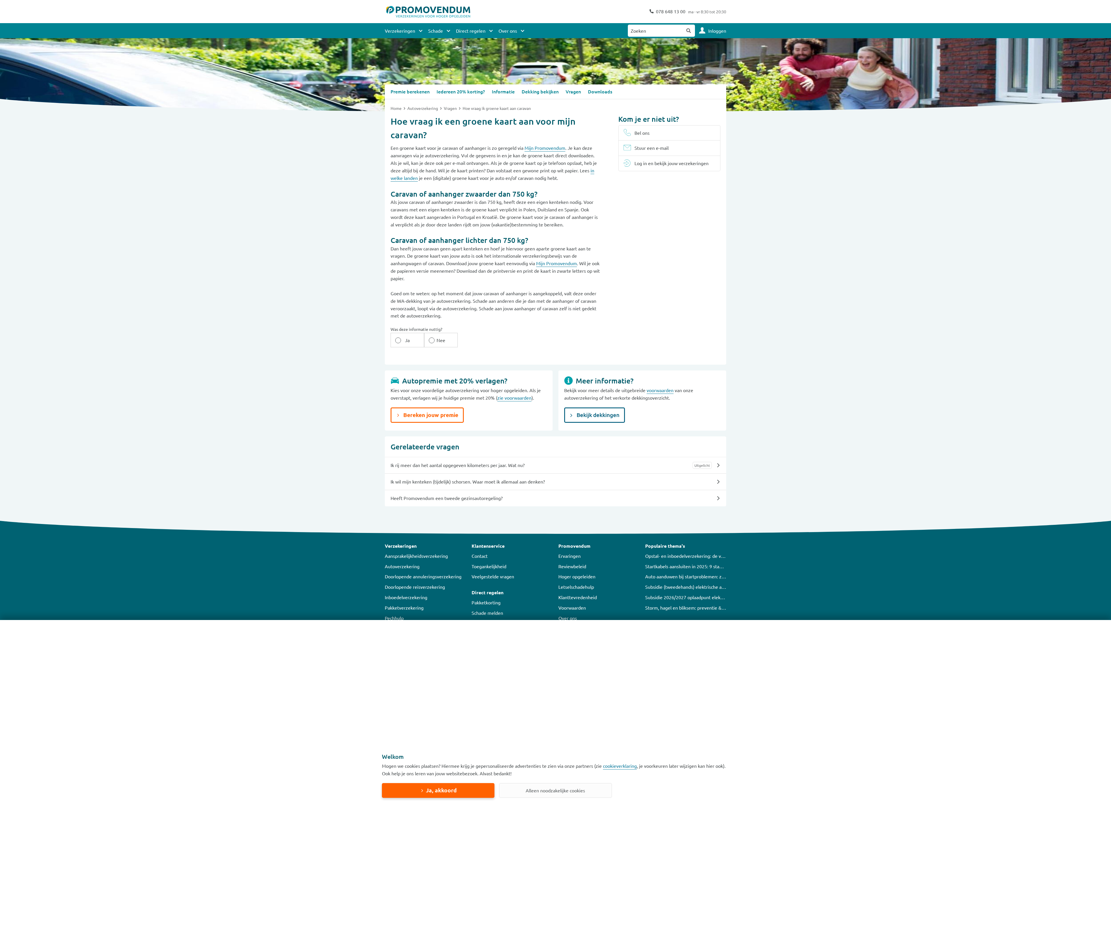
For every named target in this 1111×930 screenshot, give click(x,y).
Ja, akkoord (441, 790)
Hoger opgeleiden (576, 576)
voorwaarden (660, 390)
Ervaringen (569, 556)
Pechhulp (394, 618)
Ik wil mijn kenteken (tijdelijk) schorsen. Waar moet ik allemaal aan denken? (468, 481)
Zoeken (689, 31)
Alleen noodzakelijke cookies (555, 790)
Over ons (567, 618)
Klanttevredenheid (577, 597)
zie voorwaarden (514, 398)
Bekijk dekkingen (597, 414)
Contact (480, 556)
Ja (407, 340)
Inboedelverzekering (406, 597)
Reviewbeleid (572, 566)
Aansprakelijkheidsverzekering (416, 556)
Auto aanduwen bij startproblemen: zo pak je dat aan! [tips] (705, 576)
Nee (441, 340)
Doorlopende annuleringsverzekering (423, 576)
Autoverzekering (423, 108)
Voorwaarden (572, 607)
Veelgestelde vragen (493, 576)
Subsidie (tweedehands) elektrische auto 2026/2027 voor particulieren (717, 587)
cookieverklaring (620, 766)
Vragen (451, 108)
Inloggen (717, 31)
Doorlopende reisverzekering (415, 587)
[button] (425, 545)
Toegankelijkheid (489, 566)
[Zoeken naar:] (655, 31)
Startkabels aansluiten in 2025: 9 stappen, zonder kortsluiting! (708, 566)
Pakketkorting (486, 602)
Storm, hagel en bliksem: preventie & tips (687, 607)
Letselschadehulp (576, 587)
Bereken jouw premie (430, 414)
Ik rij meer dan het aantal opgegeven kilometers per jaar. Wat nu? (458, 465)
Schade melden (487, 613)
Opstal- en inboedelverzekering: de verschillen (693, 556)
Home (396, 108)
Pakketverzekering (404, 607)
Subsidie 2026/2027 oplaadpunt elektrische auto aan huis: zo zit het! (715, 597)
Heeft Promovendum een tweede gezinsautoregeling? (447, 498)
